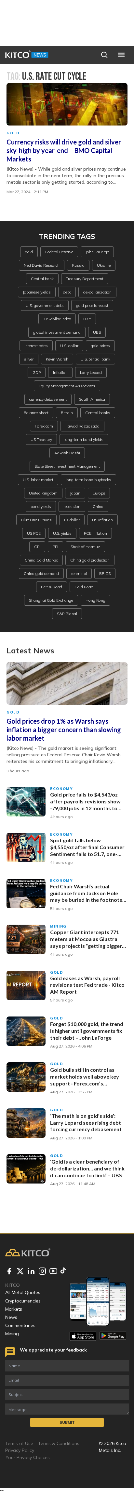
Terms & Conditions (58, 1443)
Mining (58, 926)
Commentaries (20, 1325)
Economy (61, 788)
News (11, 1317)
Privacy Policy (19, 1450)
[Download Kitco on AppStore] (83, 1336)
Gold (13, 133)
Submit (67, 1422)
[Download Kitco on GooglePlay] (113, 1336)
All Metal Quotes (22, 1292)
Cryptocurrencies (23, 1301)
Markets (13, 1309)
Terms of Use (19, 1443)
